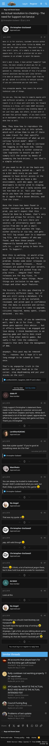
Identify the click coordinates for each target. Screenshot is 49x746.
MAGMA (11, 695)
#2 (45, 403)
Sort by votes (30, 388)
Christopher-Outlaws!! (11, 20)
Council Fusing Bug (17, 702)
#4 (45, 477)
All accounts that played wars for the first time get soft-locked (24, 661)
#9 (45, 615)
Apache (18, 88)
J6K (9, 679)
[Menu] (3, 4)
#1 (45, 37)
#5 (45, 513)
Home (34, 737)
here (35, 83)
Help (28, 737)
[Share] (41, 37)
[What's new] (41, 3)
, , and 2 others (23, 380)
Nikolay (10, 716)
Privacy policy (19, 737)
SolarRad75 (12, 665)
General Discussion (21, 695)
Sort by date (18, 388)
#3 (45, 441)
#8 (45, 591)
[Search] (46, 3)
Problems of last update (19, 713)
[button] (47, 744)
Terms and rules (6, 737)
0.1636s (38, 742)
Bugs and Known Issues (25, 665)
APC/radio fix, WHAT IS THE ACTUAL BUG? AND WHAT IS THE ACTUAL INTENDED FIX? (25, 689)
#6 (45, 538)
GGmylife (11, 705)
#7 (45, 563)
